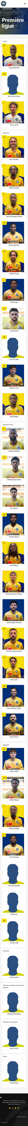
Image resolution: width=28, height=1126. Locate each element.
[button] (25, 3)
